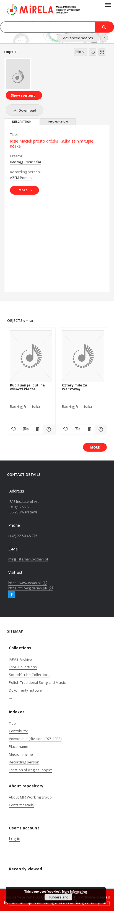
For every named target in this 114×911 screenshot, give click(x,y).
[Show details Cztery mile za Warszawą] (100, 429)
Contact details (21, 805)
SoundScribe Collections (29, 674)
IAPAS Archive (20, 659)
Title (12, 723)
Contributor (18, 731)
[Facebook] (11, 594)
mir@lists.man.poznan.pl (28, 559)
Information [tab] (58, 121)
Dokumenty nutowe (25, 690)
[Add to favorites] (92, 52)
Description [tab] (22, 122)
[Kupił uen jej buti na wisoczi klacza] (31, 356)
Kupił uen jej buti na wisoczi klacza (27, 387)
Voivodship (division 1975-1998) (35, 738)
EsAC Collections (23, 667)
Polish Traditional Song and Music (37, 682)
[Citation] (101, 52)
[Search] (104, 27)
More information (74, 891)
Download (27, 110)
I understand (58, 897)
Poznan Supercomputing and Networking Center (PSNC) (59, 902)
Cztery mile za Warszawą (74, 387)
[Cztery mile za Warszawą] (83, 356)
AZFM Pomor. (21, 177)
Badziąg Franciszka (25, 162)
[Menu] (108, 4)
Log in (14, 838)
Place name (18, 746)
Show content (23, 95)
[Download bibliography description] (25, 429)
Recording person (24, 762)
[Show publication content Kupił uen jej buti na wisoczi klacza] (37, 429)
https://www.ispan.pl (25, 583)
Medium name (21, 754)
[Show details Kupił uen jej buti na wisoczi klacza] (48, 429)
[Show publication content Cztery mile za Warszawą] (89, 429)
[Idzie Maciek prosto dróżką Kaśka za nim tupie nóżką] (18, 74)
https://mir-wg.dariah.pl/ (28, 588)
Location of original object (30, 770)
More (95, 447)
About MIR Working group (30, 797)
